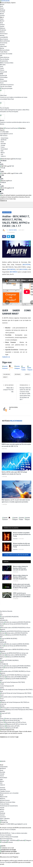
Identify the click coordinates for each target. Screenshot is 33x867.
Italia (2, 150)
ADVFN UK (3, 140)
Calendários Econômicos (7, 84)
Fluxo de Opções (4, 59)
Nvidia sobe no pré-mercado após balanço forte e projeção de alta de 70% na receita (21, 586)
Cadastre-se (3, 200)
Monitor (2, 4)
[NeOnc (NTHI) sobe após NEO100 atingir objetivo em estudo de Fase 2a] (16, 461)
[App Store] (3, 820)
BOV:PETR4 (26, 264)
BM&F (1, 73)
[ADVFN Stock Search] (0, 2)
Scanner (2, 15)
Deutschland (4, 149)
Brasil (2, 141)
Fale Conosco (3, 135)
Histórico (2, 32)
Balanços (2, 28)
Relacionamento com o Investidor (9, 793)
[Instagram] (3, 840)
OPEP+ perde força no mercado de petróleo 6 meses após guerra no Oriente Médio (22, 594)
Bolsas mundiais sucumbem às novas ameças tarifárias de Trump (22, 534)
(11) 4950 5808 (4, 132)
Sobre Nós (3, 789)
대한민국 (3, 156)
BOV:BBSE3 (13, 272)
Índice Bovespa (17, 158)
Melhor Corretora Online (6, 63)
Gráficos (2, 24)
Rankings (2, 10)
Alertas (2, 48)
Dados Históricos (4, 57)
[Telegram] (27, 840)
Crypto (2, 68)
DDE (1, 55)
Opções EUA (3, 75)
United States (4, 138)
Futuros (2, 70)
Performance (3, 33)
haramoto (15, 538)
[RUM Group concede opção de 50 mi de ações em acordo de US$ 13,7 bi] (16, 434)
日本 (2, 154)
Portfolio (2, 11)
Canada (3, 145)
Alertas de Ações (5, 50)
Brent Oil (11, 188)
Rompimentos (4, 61)
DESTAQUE (17, 374)
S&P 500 (11, 166)
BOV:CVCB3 (23, 269)
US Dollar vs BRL (17, 173)
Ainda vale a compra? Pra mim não (8, 389)
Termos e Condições (10, 829)
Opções (2, 26)
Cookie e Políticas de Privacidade (9, 836)
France (2, 147)
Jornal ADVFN (4, 37)
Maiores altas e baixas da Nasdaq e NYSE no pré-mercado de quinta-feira (20, 577)
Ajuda (1, 795)
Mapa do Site (3, 796)
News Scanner (4, 39)
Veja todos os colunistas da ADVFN (16, 554)
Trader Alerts (3, 52)
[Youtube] (3, 842)
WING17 (5, 377)
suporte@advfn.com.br (6, 133)
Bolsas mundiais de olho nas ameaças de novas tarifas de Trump (21, 545)
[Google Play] (4, 822)
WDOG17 (27, 374)
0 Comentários (11, 232)
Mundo (2, 13)
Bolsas (2, 79)
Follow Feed (3, 46)
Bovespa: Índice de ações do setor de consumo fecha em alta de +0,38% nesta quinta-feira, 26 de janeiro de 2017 (25, 393)
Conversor (3, 816)
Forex (1, 66)
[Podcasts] (9, 842)
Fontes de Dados (4, 804)
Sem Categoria (7, 212)
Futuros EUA (3, 72)
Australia (3, 143)
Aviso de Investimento (6, 838)
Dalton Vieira (13, 230)
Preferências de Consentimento (9, 806)
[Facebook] (21, 840)
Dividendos (3, 30)
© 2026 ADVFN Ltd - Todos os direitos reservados (13, 833)
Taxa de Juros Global (6, 86)
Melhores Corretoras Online (7, 802)
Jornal (2, 811)
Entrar (1, 128)
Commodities (3, 77)
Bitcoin (10, 180)
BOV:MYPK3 (11, 269)
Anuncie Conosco (5, 800)
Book (1, 6)
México (3, 152)
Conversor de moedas (6, 53)
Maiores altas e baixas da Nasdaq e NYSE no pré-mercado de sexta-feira (20, 568)
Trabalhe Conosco (5, 791)
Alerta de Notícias (5, 41)
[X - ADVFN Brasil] (12, 840)
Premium (15, 128)
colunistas (6, 374)
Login (16, 737)
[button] (8, 849)
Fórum (2, 8)
